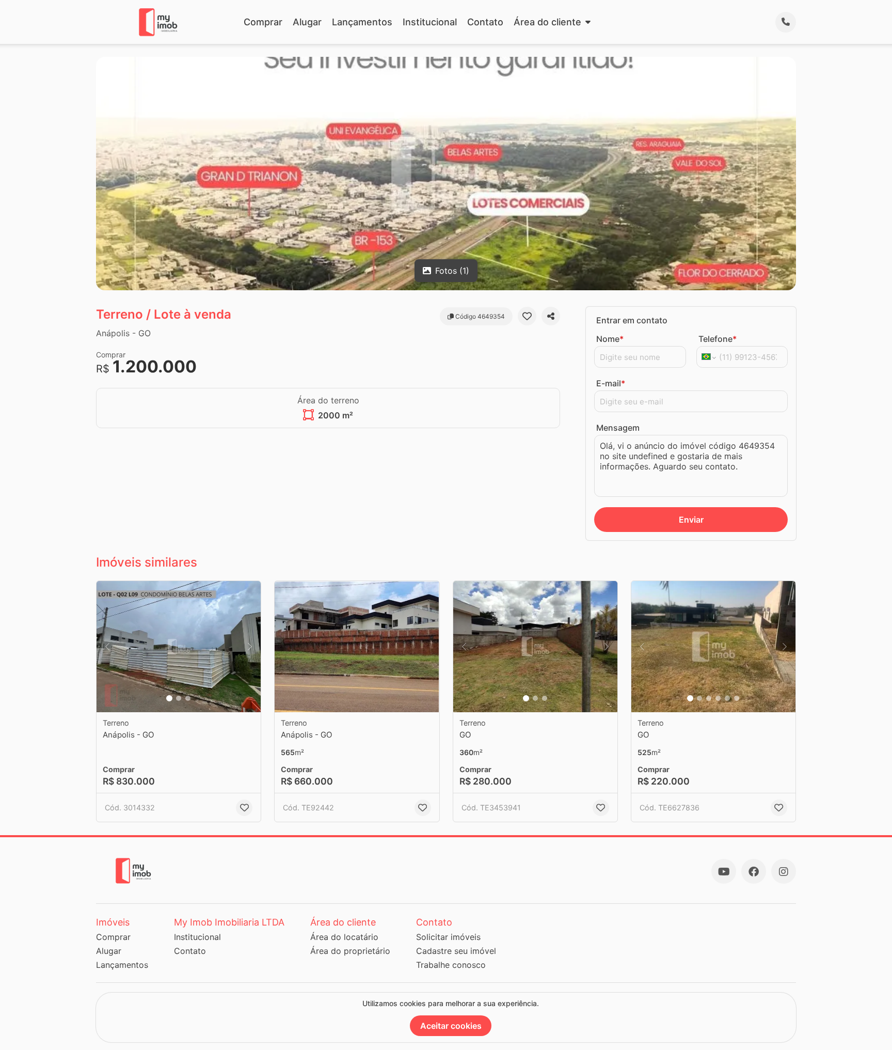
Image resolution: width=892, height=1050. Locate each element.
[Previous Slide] (107, 647)
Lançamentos (362, 22)
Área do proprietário (350, 951)
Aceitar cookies (451, 1026)
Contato (485, 22)
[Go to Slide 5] (727, 698)
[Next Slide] (250, 647)
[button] (179, 647)
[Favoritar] (527, 316)
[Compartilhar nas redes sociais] (550, 316)
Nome (610, 339)
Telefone (717, 339)
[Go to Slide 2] (178, 698)
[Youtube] (723, 871)
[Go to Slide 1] (169, 698)
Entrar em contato (631, 320)
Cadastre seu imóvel (456, 951)
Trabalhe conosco (451, 965)
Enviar (691, 519)
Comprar (263, 22)
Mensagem (618, 427)
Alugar (307, 22)
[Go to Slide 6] (736, 698)
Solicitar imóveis (448, 937)
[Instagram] (783, 871)
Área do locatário (344, 937)
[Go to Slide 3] (187, 698)
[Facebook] (753, 871)
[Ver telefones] (785, 22)
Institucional (430, 22)
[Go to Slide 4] (718, 698)
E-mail (610, 383)
